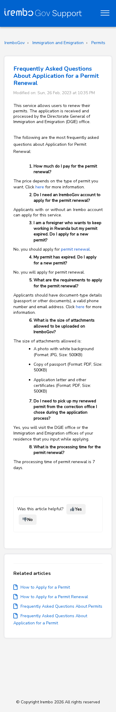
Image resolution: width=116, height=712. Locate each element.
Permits (98, 43)
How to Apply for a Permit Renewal (54, 597)
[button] (105, 12)
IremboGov (14, 43)
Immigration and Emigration (58, 43)
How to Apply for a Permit (45, 587)
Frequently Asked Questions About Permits (61, 606)
